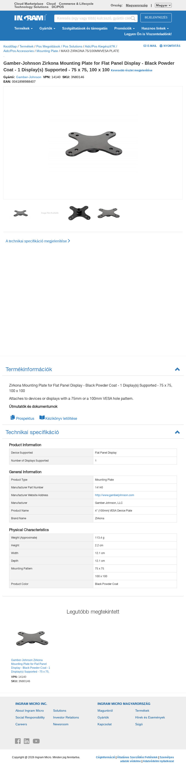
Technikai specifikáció (32, 432)
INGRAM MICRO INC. (31, 704)
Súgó (139, 724)
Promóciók (123, 28)
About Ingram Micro (29, 710)
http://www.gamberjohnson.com (114, 495)
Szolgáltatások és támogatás (85, 28)
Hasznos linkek (154, 28)
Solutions (59, 710)
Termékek (22, 28)
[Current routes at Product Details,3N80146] (32, 639)
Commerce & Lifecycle (76, 3)
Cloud (51, 3)
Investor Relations (66, 717)
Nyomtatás (172, 45)
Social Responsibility (30, 717)
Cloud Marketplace (28, 3)
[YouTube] (36, 742)
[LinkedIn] (27, 742)
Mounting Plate (47, 51)
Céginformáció (105, 757)
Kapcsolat (105, 724)
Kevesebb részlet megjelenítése (131, 70)
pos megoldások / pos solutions (59, 46)
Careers (21, 724)
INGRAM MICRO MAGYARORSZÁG (124, 704)
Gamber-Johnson (28, 77)
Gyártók (46, 28)
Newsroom (61, 724)
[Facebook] (18, 742)
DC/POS (58, 7)
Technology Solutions (31, 7)
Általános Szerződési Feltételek (137, 757)
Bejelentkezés (156, 17)
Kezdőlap (10, 46)
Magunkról (105, 710)
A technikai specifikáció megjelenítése (36, 241)
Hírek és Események (150, 717)
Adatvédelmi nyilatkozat (158, 761)
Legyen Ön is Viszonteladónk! (148, 34)
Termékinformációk (29, 369)
